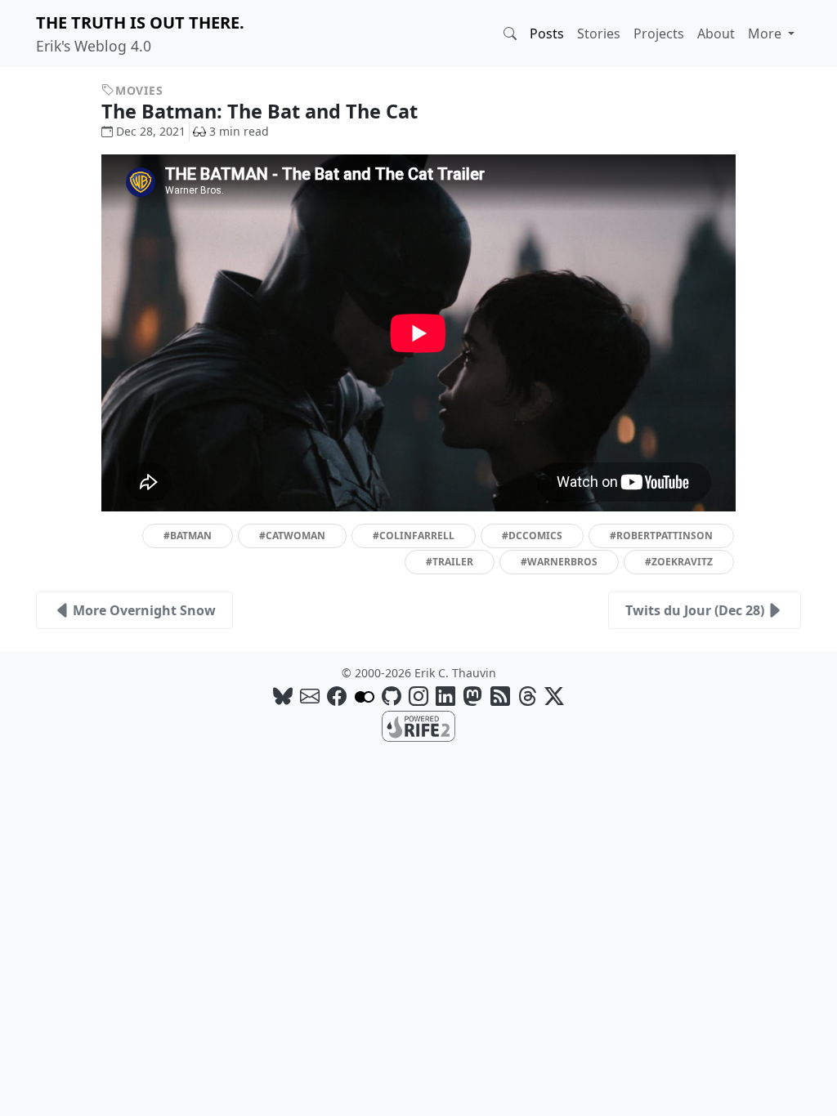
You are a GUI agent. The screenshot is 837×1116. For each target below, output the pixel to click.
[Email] (310, 695)
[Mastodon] (472, 695)
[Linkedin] (445, 695)
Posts (547, 33)
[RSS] (500, 695)
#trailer (449, 562)
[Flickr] (364, 695)
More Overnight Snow (144, 610)
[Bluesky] (283, 695)
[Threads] (527, 695)
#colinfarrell (413, 535)
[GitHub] (391, 695)
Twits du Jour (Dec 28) (694, 610)
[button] (510, 33)
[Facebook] (337, 695)
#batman (187, 535)
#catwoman (292, 535)
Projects (658, 33)
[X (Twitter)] (554, 695)
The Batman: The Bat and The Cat (262, 111)
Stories (598, 33)
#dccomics (532, 535)
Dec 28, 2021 (151, 131)
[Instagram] (418, 695)
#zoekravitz (679, 562)
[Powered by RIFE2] (418, 725)
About (716, 33)
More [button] (766, 33)
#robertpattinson (661, 535)
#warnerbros (559, 562)
